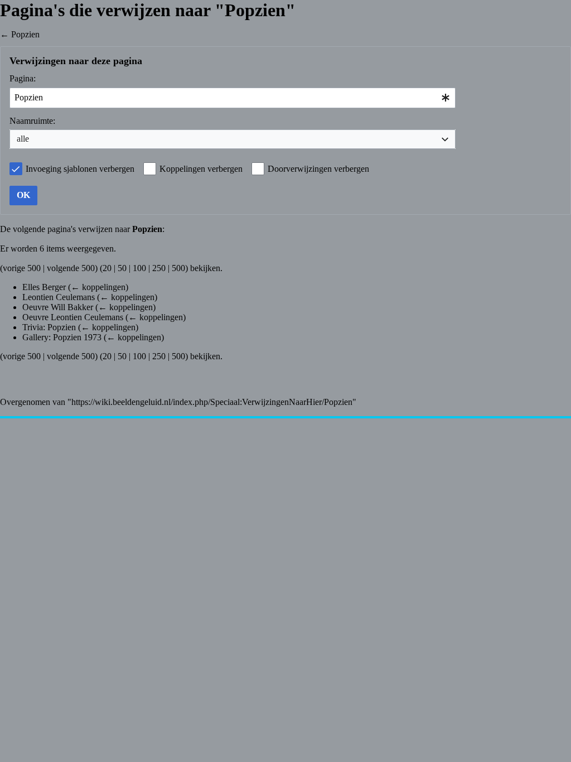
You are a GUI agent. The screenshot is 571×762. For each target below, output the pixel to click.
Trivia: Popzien (49, 327)
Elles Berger (44, 287)
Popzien (25, 34)
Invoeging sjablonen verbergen (80, 168)
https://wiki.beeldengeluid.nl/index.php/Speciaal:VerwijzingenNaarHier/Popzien (211, 402)
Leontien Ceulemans (58, 297)
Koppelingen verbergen (201, 168)
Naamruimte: (32, 121)
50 (122, 268)
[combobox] (232, 98)
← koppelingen (98, 287)
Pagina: (22, 78)
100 (139, 268)
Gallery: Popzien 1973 (61, 337)
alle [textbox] (23, 138)
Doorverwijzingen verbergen (318, 168)
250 (159, 268)
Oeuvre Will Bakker (57, 307)
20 (107, 268)
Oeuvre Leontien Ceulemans (72, 317)
